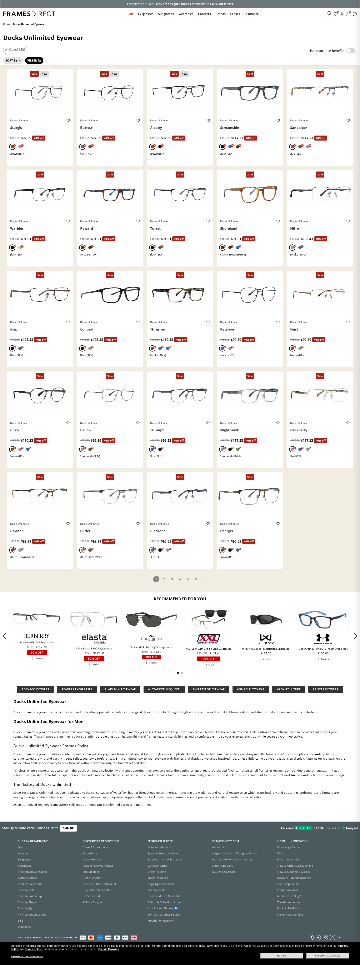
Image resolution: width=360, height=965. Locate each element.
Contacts (204, 14)
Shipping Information (161, 884)
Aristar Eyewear (325, 689)
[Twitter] (318, 937)
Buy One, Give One (223, 871)
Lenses (235, 14)
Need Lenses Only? (289, 896)
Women (23, 853)
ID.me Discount (92, 878)
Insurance (252, 14)
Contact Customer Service (164, 914)
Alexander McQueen (164, 689)
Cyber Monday (92, 859)
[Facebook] (311, 937)
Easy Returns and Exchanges (165, 859)
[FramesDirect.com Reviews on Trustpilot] (284, 828)
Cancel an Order (157, 865)
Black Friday (90, 853)
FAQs (280, 853)
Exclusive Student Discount (99, 884)
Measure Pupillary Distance (294, 878)
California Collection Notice (164, 902)
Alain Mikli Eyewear (120, 689)
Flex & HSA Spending (290, 914)
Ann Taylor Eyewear (208, 689)
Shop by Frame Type (30, 896)
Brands (221, 14)
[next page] (204, 579)
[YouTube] (339, 937)
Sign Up (68, 828)
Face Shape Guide (288, 884)
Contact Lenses (27, 878)
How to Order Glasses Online (295, 865)
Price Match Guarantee (97, 890)
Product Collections (30, 884)
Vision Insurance (158, 878)
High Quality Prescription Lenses (232, 859)
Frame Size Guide (288, 890)
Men (21, 847)
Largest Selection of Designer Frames (235, 853)
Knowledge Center (288, 847)
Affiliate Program (93, 902)
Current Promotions (95, 847)
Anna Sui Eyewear (251, 689)
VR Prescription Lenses (32, 914)
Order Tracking (157, 871)
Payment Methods (159, 847)
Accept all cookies (328, 956)
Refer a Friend (91, 896)
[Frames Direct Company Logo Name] (29, 13)
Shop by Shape (27, 902)
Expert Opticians (222, 865)
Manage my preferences (27, 956)
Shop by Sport (27, 908)
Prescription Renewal (161, 920)
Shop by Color (26, 890)
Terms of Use (33, 949)
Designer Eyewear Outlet (98, 865)
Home (6, 24)
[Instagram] (332, 937)
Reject (281, 956)
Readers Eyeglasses (76, 689)
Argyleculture (289, 689)
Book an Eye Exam (288, 908)
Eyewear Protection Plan (163, 853)
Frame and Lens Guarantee (164, 896)
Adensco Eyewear (35, 689)
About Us (218, 847)
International (156, 890)
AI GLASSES (15, 50)
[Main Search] (330, 13)
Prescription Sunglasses (32, 871)
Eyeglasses (145, 14)
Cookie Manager (108, 949)
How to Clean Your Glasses (293, 871)
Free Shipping (91, 871)
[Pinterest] (325, 937)
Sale (131, 14)
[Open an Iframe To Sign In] (342, 14)
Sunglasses (166, 14)
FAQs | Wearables (288, 859)
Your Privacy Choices (160, 908)
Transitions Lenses (288, 902)
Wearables (186, 14)
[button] (355, 636)
